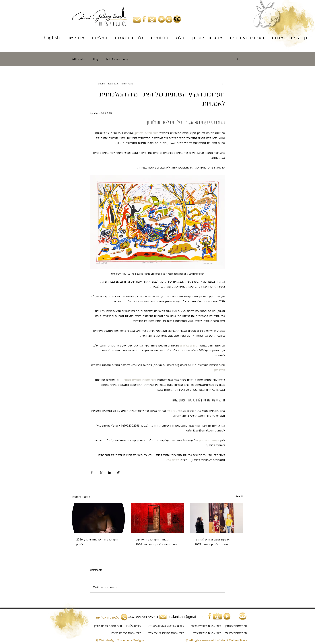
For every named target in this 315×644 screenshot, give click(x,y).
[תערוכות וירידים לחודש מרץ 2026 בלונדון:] (98, 518)
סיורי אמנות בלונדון (236, 626)
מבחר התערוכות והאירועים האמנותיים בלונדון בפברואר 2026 (156, 542)
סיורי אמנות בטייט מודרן (108, 626)
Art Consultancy (117, 59)
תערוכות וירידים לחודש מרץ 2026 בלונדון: (97, 542)
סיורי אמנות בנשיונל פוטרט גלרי (166, 633)
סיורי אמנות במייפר (236, 633)
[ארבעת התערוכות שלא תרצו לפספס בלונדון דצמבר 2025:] (216, 518)
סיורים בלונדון (133, 625)
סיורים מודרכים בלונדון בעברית (166, 625)
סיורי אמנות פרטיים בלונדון (126, 633)
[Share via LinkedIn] (109, 472)
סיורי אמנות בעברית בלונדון (205, 626)
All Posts (78, 59)
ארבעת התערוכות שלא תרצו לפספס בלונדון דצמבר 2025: (212, 542)
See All (239, 496)
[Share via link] (118, 472)
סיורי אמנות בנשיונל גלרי (207, 633)
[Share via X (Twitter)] (100, 472)
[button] (238, 59)
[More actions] (223, 84)
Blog (95, 59)
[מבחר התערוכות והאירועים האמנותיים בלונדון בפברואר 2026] (157, 518)
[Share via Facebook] (92, 472)
